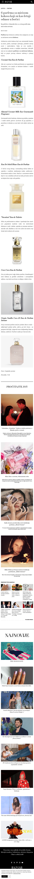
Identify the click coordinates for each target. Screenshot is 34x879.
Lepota (3, 8)
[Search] (32, 2)
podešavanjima (16, 873)
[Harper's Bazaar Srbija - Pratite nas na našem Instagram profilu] (19, 862)
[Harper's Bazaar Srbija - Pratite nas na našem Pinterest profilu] (17, 862)
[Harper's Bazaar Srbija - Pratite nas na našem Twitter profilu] (14, 862)
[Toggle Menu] (3, 2)
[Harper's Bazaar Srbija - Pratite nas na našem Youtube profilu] (22, 862)
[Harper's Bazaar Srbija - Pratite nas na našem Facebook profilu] (11, 862)
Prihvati (4, 876)
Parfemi (9, 8)
